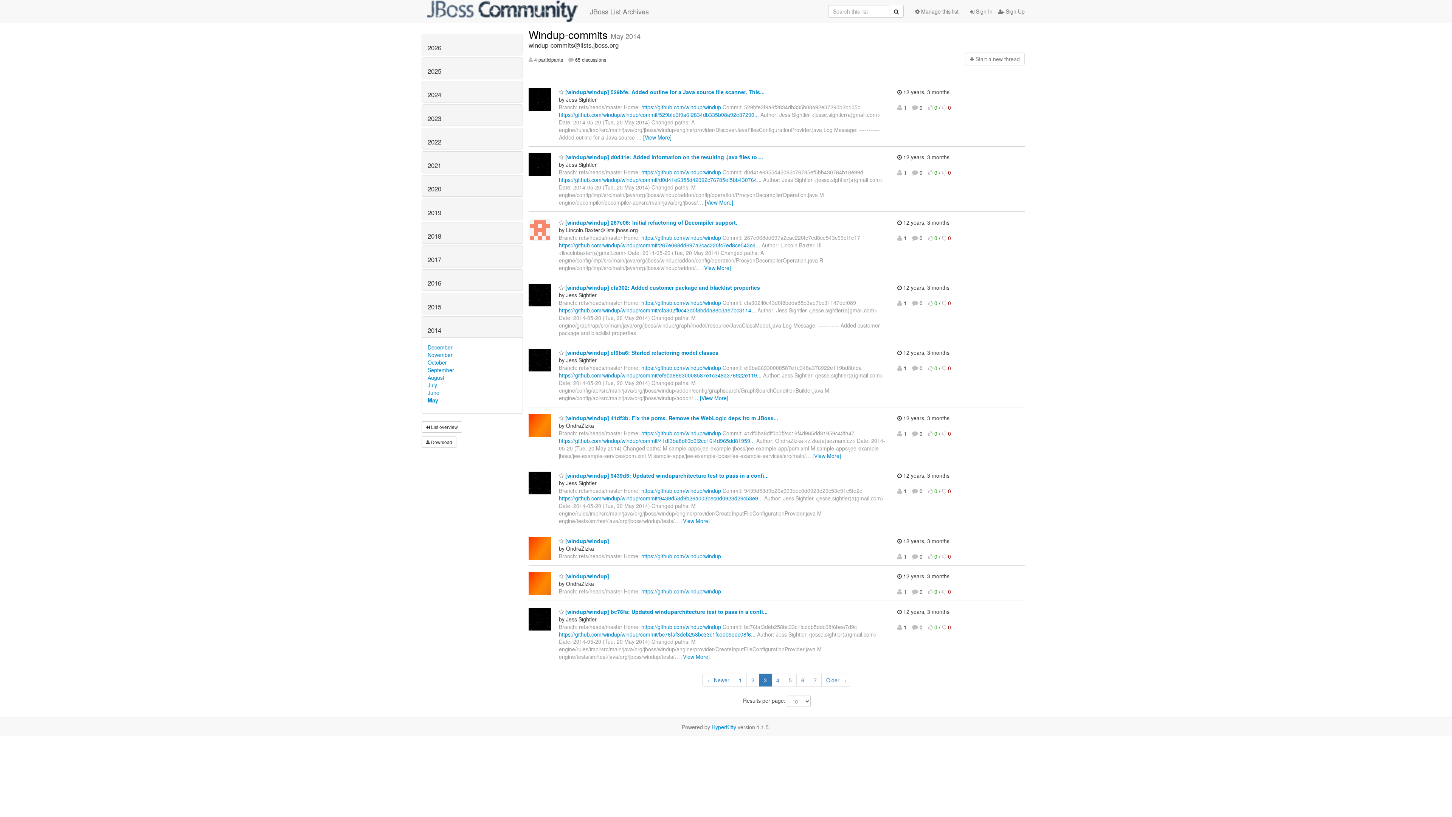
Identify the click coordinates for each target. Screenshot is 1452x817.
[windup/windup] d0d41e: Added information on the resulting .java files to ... (663, 157)
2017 (434, 259)
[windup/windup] (586, 541)
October (437, 362)
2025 (434, 71)
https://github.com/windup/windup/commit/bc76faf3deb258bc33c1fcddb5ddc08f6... (657, 634)
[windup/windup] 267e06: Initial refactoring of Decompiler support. (650, 222)
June (433, 392)
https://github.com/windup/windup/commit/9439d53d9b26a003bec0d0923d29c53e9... (661, 498)
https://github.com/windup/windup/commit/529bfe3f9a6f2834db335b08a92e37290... (659, 114)
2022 (434, 141)
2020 (434, 188)
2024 (434, 94)
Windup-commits (570, 34)
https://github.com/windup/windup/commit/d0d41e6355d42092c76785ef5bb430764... (660, 179)
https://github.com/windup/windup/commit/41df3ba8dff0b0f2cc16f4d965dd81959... (657, 440)
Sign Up (1014, 11)
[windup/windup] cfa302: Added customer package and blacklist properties (662, 287)
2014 (434, 330)
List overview (444, 427)
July (432, 385)
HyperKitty (724, 727)
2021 (434, 165)
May (433, 400)
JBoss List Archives (619, 11)
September (441, 370)
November (440, 355)
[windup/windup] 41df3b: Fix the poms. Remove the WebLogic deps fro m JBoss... (671, 418)
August (436, 377)
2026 (434, 47)
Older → (836, 680)
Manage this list (939, 11)
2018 (434, 236)
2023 (434, 118)
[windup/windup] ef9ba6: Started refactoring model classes (641, 352)
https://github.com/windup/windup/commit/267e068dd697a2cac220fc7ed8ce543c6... (659, 245)
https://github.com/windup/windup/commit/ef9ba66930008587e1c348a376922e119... (660, 375)
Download (441, 442)
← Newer (718, 680)
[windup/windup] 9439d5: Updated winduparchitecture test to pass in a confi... (666, 475)
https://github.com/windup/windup (681, 107)
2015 (434, 306)
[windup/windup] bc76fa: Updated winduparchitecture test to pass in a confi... (666, 611)
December (440, 347)
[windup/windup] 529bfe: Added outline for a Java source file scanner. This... (664, 92)
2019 (434, 212)
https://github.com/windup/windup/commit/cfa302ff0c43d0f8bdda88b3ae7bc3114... (657, 310)
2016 (434, 282)
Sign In (983, 11)
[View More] (657, 137)
